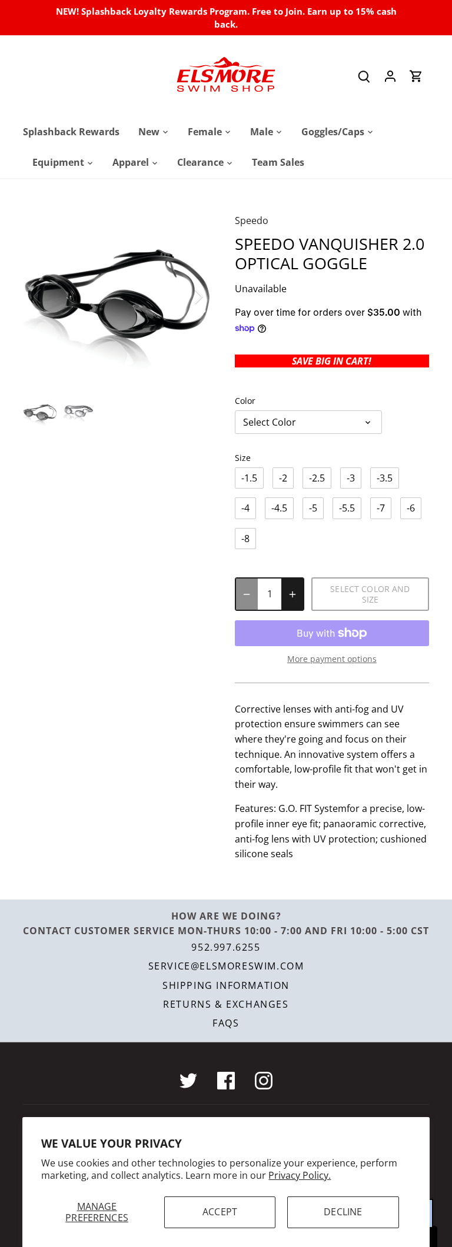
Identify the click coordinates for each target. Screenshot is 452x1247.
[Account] (390, 75)
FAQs (225, 1023)
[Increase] (292, 594)
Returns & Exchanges (225, 1004)
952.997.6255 (225, 947)
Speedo (251, 220)
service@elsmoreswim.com (226, 966)
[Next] (183, 296)
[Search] (364, 75)
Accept (219, 1211)
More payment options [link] (332, 658)
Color (245, 401)
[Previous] (52, 296)
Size (243, 458)
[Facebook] (226, 1080)
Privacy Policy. (299, 1175)
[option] (117, 296)
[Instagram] (263, 1080)
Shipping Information (226, 985)
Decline (343, 1211)
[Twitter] (188, 1080)
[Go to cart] (416, 75)
